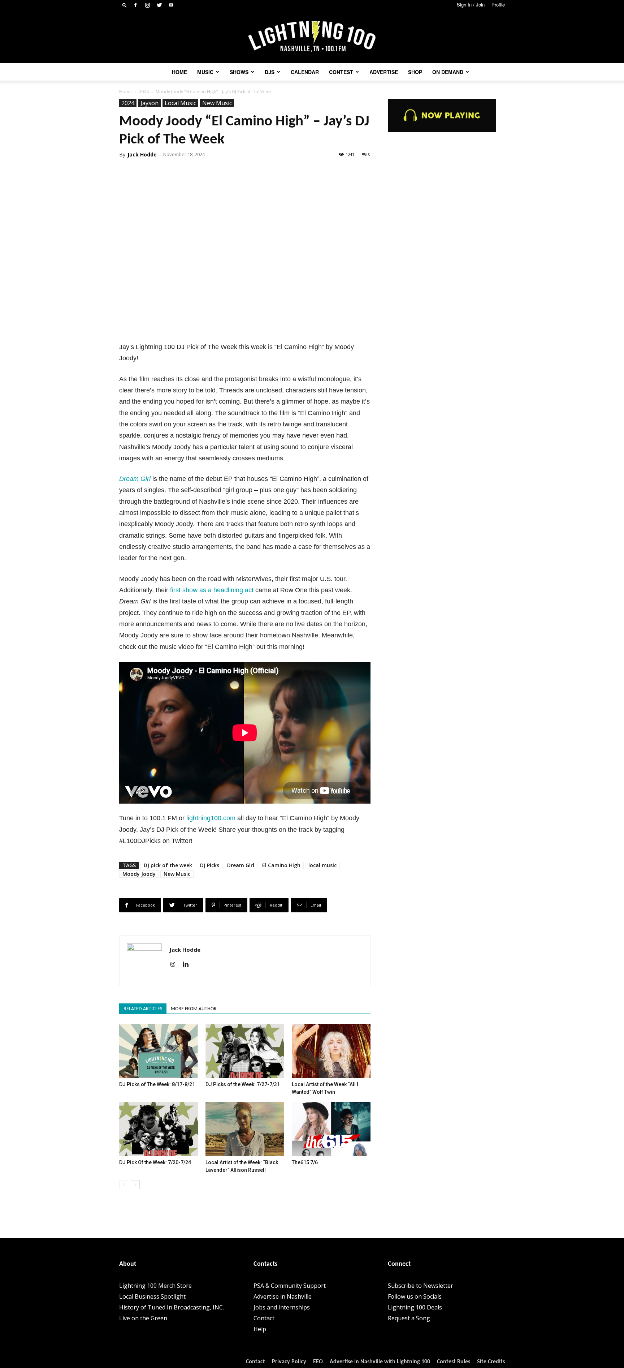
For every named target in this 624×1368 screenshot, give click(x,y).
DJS (269, 72)
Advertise (383, 72)
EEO (318, 1362)
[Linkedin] (188, 964)
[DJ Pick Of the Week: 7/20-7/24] (158, 1129)
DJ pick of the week (168, 865)
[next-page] (135, 1184)
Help (260, 1329)
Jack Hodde (142, 154)
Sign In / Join (471, 4)
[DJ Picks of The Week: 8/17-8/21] (158, 1051)
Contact (264, 1318)
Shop (415, 72)
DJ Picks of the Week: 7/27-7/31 (242, 1084)
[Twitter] (159, 5)
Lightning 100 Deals (415, 1307)
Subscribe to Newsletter (420, 1286)
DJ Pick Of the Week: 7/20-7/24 (155, 1162)
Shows (239, 72)
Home (179, 72)
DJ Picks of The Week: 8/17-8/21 (157, 1084)
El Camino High (281, 865)
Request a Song (409, 1318)
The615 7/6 (305, 1162)
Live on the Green (143, 1318)
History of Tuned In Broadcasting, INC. (171, 1307)
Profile (498, 4)
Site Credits (491, 1362)
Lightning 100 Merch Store (155, 1286)
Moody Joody (139, 873)
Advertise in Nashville (283, 1296)
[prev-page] (123, 1184)
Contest (341, 72)
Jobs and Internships (282, 1307)
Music (205, 72)
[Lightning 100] (312, 36)
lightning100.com (210, 818)
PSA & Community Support (290, 1286)
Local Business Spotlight (152, 1296)
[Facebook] (135, 5)
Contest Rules (453, 1362)
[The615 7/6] (331, 1129)
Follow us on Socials (415, 1296)
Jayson (149, 103)
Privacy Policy (289, 1362)
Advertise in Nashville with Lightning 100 (380, 1362)
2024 (144, 92)
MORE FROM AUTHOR (194, 1009)
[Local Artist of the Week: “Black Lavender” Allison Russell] (244, 1129)
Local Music (180, 103)
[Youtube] (171, 5)
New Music (217, 103)
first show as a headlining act (212, 590)
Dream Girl (135, 478)
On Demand (447, 72)
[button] (124, 5)
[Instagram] (147, 5)
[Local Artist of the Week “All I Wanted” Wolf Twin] (331, 1051)
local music (322, 865)
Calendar (305, 72)
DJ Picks (209, 865)
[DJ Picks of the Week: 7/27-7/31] (244, 1051)
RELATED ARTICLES (143, 1009)
